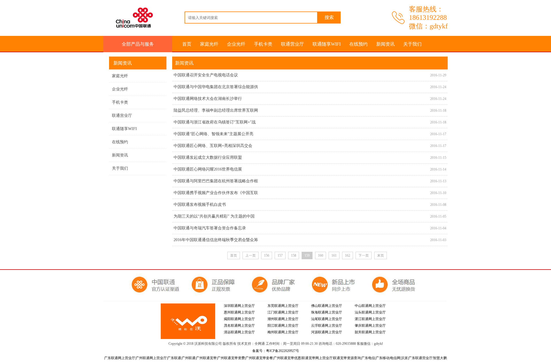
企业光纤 (236, 44)
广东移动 (382, 358)
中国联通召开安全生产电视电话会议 (206, 75)
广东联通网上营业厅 (119, 358)
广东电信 (368, 358)
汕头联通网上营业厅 (370, 312)
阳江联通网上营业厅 (282, 326)
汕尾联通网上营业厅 (326, 319)
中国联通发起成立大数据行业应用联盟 (208, 157)
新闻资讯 (385, 44)
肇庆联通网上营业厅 (370, 326)
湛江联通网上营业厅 (370, 319)
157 (280, 255)
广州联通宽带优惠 (287, 358)
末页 (380, 255)
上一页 (250, 255)
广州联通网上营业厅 (151, 358)
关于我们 (412, 44)
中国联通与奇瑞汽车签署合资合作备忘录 (210, 228)
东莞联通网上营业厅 (282, 306)
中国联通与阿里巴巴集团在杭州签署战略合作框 (216, 181)
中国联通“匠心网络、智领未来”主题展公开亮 (213, 134)
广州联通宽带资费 (231, 358)
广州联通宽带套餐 (259, 358)
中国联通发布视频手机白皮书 (200, 204)
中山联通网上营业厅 (370, 306)
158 (293, 255)
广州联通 (188, 358)
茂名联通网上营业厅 (239, 326)
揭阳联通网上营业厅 (239, 319)
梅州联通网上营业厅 (282, 332)
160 (320, 255)
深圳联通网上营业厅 (239, 306)
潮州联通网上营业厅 (282, 319)
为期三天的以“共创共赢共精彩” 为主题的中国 (214, 216)
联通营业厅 (292, 44)
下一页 (363, 255)
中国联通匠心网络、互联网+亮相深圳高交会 (213, 146)
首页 (186, 44)
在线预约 (358, 44)
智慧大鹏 (440, 358)
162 (347, 255)
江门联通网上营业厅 (282, 312)
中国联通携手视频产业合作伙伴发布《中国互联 (216, 193)
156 (266, 255)
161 (334, 255)
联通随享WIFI (327, 44)
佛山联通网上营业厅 (326, 306)
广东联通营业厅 (420, 358)
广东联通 (174, 358)
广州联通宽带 (206, 358)
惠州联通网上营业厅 (239, 312)
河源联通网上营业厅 (326, 332)
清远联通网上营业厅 (239, 332)
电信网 (395, 358)
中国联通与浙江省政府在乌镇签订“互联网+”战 (215, 122)
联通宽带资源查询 (347, 358)
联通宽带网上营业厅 (317, 358)
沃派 (404, 358)
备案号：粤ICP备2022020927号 (275, 351)
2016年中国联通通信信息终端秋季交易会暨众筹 (216, 240)
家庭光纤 (209, 44)
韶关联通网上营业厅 (370, 332)
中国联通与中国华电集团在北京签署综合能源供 (216, 87)
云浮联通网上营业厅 (326, 326)
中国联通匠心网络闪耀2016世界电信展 (208, 169)
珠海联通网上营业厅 (326, 312)
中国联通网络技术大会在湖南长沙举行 (208, 98)
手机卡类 (263, 44)
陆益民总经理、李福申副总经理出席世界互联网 (216, 110)
